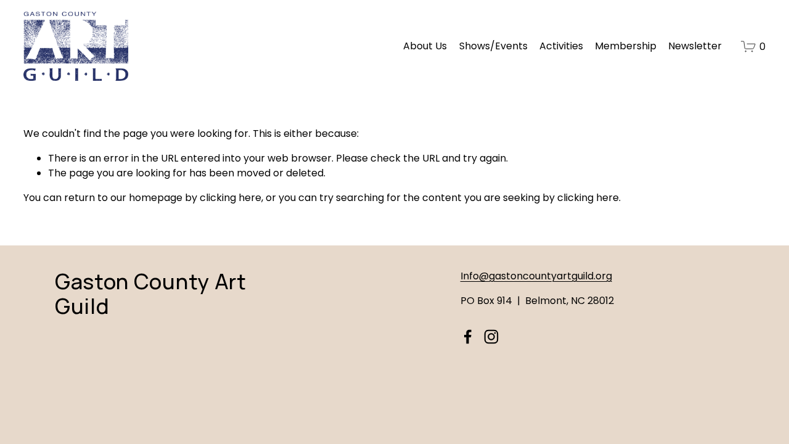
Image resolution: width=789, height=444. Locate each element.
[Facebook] (467, 336)
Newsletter (695, 46)
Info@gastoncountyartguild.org (536, 276)
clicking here (230, 198)
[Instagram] (491, 336)
